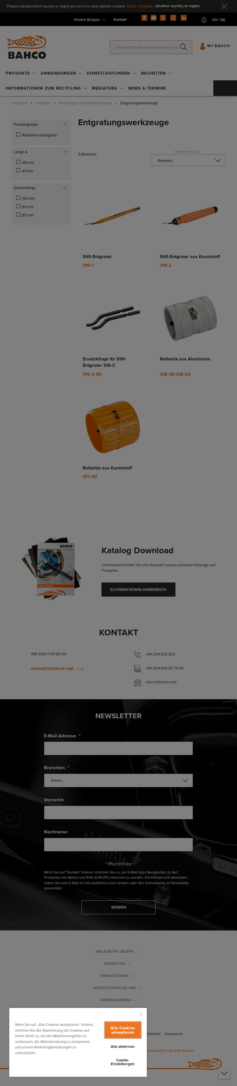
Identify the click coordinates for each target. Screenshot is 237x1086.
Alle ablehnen (123, 1046)
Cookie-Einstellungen (123, 1062)
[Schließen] (140, 1014)
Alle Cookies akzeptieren (122, 1030)
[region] (78, 1042)
